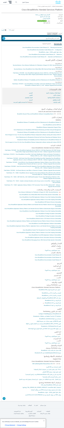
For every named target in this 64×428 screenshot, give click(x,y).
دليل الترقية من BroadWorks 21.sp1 (52, 305)
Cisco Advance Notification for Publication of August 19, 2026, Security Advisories (38, 192)
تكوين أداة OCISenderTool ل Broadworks (51, 326)
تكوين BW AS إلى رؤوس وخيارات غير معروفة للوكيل (49, 321)
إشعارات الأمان (56, 95)
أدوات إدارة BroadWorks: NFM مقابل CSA (51, 385)
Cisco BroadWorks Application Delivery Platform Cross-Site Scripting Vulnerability (41, 199)
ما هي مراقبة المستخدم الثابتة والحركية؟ (52, 377)
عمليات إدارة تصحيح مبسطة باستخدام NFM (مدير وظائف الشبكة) (46, 389)
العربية (2, 30)
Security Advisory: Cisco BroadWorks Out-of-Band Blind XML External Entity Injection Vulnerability (38, 69)
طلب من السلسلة (42, 21)
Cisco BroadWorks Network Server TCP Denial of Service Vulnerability (44, 218)
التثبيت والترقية (56, 102)
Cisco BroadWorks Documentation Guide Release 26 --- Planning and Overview (42, 47)
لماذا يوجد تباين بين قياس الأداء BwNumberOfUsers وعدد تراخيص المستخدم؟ (43, 374)
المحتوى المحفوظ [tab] (47, 43)
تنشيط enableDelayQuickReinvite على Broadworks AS (48, 352)
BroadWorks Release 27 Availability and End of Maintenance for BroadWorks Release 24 (39, 122)
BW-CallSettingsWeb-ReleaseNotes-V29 (42, 363)
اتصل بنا (12, 30)
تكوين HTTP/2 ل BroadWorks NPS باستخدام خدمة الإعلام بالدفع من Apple (43, 323)
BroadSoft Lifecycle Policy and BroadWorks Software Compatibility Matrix (35, 114)
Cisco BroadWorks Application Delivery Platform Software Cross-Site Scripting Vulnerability (39, 232)
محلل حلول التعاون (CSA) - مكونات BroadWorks (50, 52)
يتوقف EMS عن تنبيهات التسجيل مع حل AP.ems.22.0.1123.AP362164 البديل (43, 394)
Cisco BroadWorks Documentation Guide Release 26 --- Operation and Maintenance (41, 56)
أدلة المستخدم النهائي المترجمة (20, 102)
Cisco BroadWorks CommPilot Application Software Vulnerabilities (45, 223)
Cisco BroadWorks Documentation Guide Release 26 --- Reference (45, 54)
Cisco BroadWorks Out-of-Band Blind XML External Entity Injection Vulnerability (38, 194)
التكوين (31, 95)
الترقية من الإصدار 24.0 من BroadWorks (51, 293)
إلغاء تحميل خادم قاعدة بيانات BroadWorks (51, 350)
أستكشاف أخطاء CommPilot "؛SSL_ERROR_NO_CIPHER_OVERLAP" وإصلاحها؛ (42, 387)
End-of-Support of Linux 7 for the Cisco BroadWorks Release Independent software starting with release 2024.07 (33, 134)
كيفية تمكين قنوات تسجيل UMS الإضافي (51, 372)
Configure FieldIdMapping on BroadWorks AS (50, 313)
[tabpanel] (32, 52)
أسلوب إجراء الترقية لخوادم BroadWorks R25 (49, 289)
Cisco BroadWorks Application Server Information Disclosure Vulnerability (43, 237)
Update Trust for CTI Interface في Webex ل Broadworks (47, 316)
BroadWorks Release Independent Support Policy (49, 127)
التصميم (31, 93)
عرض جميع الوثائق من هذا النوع (53, 250)
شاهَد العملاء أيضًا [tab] (58, 43)
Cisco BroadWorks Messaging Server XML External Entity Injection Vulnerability (41, 240)
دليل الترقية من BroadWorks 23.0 (53, 303)
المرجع (31, 100)
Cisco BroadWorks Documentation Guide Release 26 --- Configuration (44, 49)
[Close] (44, 420)
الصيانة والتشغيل (29, 97)
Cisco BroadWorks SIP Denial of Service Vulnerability (48, 202)
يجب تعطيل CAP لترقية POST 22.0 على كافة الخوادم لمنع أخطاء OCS (44, 328)
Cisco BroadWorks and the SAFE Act (52, 124)
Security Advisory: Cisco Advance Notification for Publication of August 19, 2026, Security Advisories (37, 65)
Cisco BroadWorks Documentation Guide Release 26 (48, 255)
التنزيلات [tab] (54, 33)
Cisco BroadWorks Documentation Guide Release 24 (48, 260)
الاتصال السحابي (46, 18)
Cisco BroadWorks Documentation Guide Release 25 (48, 257)
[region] (23, 423)
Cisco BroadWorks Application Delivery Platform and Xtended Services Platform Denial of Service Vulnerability (34, 221)
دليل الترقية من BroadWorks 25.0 (53, 300)
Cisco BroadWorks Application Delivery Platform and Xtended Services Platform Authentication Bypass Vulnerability (33, 208)
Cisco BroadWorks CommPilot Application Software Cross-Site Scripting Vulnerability (40, 197)
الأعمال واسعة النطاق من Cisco (42, 14)
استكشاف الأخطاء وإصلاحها (54, 97)
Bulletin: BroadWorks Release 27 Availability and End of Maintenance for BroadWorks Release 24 (38, 80)
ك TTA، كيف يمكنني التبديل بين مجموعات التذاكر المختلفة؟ (47, 369)
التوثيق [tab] (60, 33)
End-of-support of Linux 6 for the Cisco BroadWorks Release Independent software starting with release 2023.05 (33, 142)
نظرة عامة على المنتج (45, 16)
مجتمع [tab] (49, 33)
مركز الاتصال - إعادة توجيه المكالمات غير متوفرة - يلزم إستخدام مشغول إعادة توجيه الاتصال (40, 379)
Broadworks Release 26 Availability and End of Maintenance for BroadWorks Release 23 (39, 132)
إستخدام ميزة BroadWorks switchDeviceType (50, 318)
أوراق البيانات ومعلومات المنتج (53, 93)
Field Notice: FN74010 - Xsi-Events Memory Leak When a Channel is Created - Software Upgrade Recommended (32, 170)
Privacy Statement (10, 425)
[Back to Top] (4, 398)
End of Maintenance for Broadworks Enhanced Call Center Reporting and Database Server (38, 137)
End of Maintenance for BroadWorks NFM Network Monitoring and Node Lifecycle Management (37, 129)
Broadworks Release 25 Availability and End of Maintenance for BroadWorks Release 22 (39, 139)
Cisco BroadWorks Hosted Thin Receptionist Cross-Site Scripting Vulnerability (42, 230)
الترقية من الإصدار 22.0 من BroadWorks (51, 295)
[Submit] (4, 38)
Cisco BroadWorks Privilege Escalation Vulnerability (48, 213)
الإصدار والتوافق (56, 100)
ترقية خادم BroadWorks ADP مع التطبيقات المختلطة (49, 298)
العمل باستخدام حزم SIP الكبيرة (53, 367)
